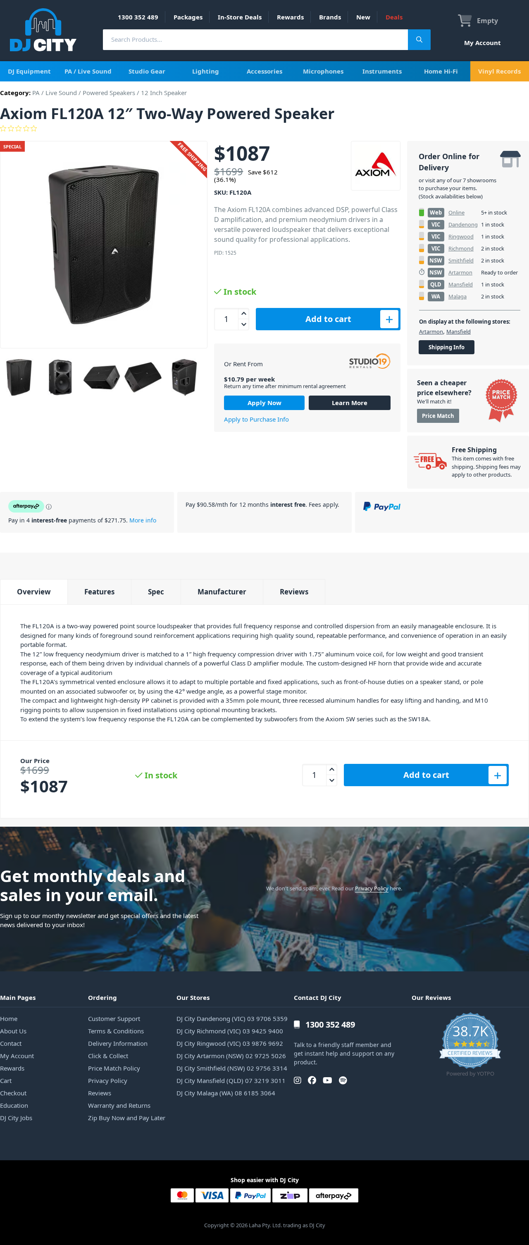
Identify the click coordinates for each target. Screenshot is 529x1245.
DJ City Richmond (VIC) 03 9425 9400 (229, 1031)
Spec (156, 591)
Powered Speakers (109, 92)
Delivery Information (118, 1043)
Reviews (294, 591)
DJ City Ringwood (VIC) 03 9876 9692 (229, 1043)
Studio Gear (147, 71)
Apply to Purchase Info (256, 419)
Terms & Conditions (116, 1031)
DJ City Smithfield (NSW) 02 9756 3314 (231, 1068)
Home (8, 1018)
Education (14, 1105)
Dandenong (463, 224)
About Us (13, 1031)
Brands (330, 17)
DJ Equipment (29, 71)
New (363, 17)
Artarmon (460, 272)
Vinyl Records (499, 71)
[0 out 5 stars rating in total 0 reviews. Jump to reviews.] (264, 128)
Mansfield (460, 284)
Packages (188, 17)
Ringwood (461, 236)
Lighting (205, 71)
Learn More (349, 402)
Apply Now (264, 402)
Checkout (13, 1093)
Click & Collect (108, 1056)
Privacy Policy (371, 888)
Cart (6, 1080)
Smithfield (461, 260)
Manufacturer (222, 591)
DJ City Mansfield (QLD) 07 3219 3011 (231, 1080)
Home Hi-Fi (441, 71)
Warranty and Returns (119, 1105)
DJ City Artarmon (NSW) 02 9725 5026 (231, 1056)
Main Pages (18, 997)
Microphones (323, 71)
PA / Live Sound (88, 71)
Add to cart (328, 318)
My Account (482, 42)
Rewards (290, 17)
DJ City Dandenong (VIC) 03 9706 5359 (232, 1018)
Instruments (382, 71)
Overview (34, 591)
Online (456, 212)
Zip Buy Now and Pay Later (126, 1118)
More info (142, 520)
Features (99, 591)
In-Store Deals (240, 17)
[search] (255, 39)
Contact (10, 1043)
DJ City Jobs (16, 1118)
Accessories (264, 71)
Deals (394, 17)
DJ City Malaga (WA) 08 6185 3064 (225, 1093)
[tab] (33, 591)
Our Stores (193, 997)
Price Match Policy (114, 1068)
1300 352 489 (138, 17)
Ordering (102, 997)
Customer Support (114, 1018)
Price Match (438, 416)
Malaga (457, 296)
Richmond (461, 248)
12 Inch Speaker (164, 92)
